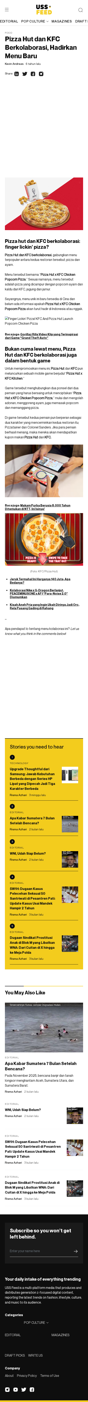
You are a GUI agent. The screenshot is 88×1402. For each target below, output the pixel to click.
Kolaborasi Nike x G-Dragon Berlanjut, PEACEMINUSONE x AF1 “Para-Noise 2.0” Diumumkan (39, 593)
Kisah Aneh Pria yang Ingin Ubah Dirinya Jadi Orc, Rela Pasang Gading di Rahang (44, 606)
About (9, 1376)
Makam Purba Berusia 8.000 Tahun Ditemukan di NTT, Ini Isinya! (37, 507)
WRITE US (35, 1355)
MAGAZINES (61, 1335)
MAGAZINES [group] (62, 21)
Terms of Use (49, 1376)
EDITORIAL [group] (9, 21)
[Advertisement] (44, 131)
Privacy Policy (27, 1376)
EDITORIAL (13, 1335)
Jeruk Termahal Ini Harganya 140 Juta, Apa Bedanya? (40, 580)
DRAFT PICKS (15, 1355)
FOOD (8, 32)
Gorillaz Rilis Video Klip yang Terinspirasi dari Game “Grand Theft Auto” (41, 336)
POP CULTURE (33, 21)
